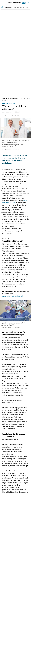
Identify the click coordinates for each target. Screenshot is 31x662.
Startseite (4, 98)
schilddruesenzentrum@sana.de (12, 296)
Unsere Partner (14, 98)
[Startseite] (14, 3)
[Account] (28, 2)
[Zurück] (2, 7)
